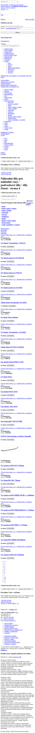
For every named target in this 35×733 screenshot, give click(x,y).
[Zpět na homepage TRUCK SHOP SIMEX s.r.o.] (8, 13)
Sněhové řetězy (8, 49)
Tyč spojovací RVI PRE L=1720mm (14, 525)
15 (5, 577)
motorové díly (8, 97)
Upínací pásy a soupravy (8, 82)
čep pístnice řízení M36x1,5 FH (12, 362)
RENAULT (11, 69)
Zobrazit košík (17, 657)
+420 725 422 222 (6, 174)
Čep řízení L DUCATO (9, 406)
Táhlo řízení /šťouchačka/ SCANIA (14, 302)
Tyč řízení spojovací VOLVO (11, 273)
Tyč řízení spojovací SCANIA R (12, 258)
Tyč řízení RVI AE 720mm (10, 480)
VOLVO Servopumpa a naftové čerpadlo (16, 436)
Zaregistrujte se (5, 41)
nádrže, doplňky (12, 108)
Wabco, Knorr (8, 128)
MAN (9, 66)
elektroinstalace (8, 94)
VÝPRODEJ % (5, 134)
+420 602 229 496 (6, 172)
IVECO (10, 65)
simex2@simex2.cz (6, 6)
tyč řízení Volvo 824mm (9, 317)
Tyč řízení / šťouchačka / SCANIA (13, 332)
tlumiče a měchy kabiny (14, 116)
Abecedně (3, 233)
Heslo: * (8, 28)
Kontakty (3, 154)
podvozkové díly (24, 75)
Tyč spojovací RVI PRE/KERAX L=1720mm (17, 510)
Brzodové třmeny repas (11, 628)
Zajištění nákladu (9, 53)
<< (5, 561)
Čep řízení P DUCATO (9, 392)
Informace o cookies (10, 644)
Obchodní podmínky (10, 641)
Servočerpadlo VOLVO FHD (11, 421)
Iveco (5, 140)
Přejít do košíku (29, 19)
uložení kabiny (12, 118)
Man (5, 141)
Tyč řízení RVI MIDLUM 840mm (13, 540)
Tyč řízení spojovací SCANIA (11, 288)
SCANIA (10, 71)
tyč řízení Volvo (6, 377)
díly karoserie (8, 93)
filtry (5, 96)
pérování (10, 112)
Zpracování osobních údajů (12, 642)
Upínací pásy (8, 52)
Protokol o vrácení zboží (11, 637)
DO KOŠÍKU (10, 246)
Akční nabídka (8, 50)
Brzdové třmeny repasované (9, 85)
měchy (10, 105)
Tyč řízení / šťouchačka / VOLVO (13, 243)
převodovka (7, 121)
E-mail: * (3, 26)
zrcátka (6, 129)
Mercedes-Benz (8, 143)
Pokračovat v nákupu (7, 657)
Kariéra (3, 152)
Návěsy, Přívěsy (8, 145)
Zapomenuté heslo (11, 28)
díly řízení (11, 102)
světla (6, 124)
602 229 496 (4, 4)
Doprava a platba (9, 639)
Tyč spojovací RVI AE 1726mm (12, 465)
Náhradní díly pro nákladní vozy (10, 75)
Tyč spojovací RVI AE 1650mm (12, 555)
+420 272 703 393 (8, 619)
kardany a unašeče (13, 104)
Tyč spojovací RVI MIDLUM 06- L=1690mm (17, 495)
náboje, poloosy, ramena (15, 107)
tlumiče (10, 115)
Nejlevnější (4, 230)
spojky (6, 123)
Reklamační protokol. (10, 636)
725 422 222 (12, 4)
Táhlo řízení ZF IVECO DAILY (12, 347)
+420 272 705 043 (8, 617)
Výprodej (7, 60)
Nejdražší (3, 231)
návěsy (6, 99)
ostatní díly (11, 110)
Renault (6, 146)
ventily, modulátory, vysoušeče (16, 120)
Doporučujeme (5, 228)
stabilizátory (11, 113)
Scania (6, 148)
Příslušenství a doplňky (7, 132)
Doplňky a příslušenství (11, 631)
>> (5, 582)
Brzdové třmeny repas (10, 55)
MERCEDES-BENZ (14, 68)
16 (5, 579)
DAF (9, 63)
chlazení (6, 91)
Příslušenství (7, 58)
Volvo (6, 149)
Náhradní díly (8, 57)
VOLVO (10, 72)
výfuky (6, 126)
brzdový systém (8, 89)
